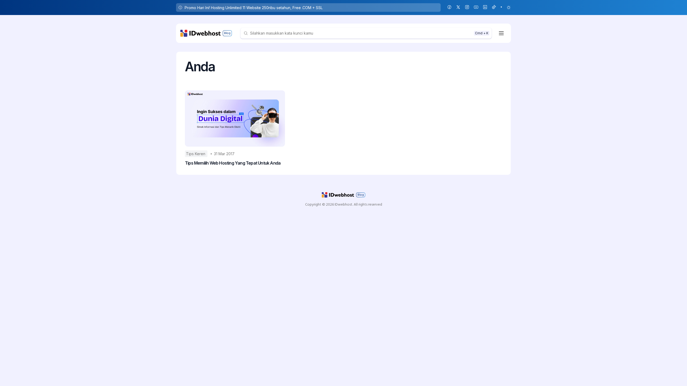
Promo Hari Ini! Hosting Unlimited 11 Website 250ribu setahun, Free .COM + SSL (254, 7)
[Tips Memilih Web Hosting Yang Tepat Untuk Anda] (235, 118)
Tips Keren (196, 153)
